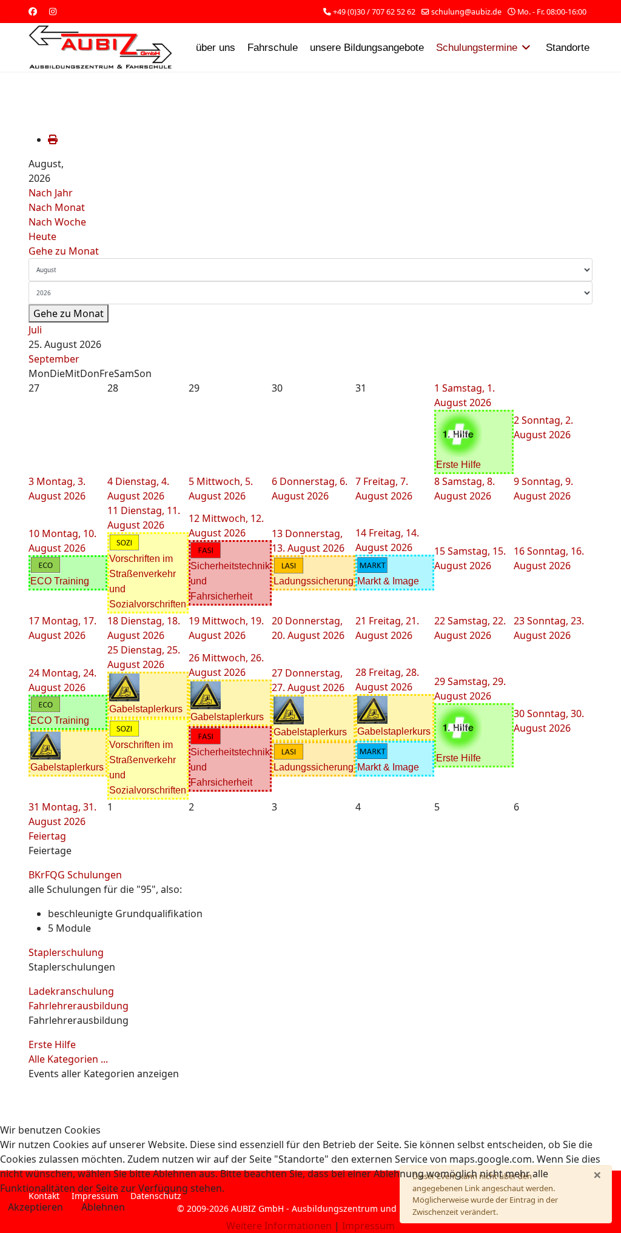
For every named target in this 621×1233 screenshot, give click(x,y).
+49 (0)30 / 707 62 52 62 (374, 12)
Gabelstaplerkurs (67, 767)
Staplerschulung (66, 952)
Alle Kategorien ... (68, 1059)
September (54, 359)
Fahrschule (272, 47)
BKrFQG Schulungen (75, 874)
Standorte (567, 47)
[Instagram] (52, 11)
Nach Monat (57, 207)
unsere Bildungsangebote (367, 47)
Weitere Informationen (279, 1225)
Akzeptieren (35, 1207)
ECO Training (59, 581)
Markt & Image (388, 581)
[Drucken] (53, 139)
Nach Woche (57, 222)
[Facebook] (33, 11)
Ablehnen (103, 1207)
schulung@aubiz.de (466, 12)
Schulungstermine (476, 47)
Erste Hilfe (458, 464)
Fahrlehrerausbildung (79, 1005)
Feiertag (47, 836)
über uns (215, 47)
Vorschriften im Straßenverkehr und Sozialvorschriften (147, 581)
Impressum (368, 1225)
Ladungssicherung (314, 581)
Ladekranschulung (71, 991)
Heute (42, 236)
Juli (35, 329)
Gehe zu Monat (64, 251)
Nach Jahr (51, 192)
